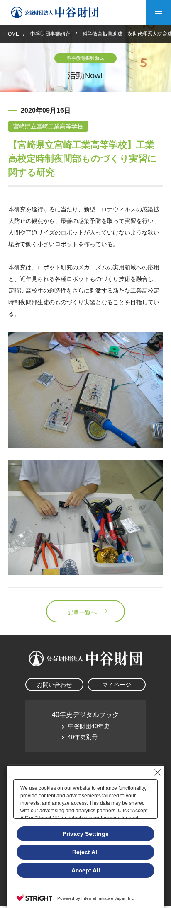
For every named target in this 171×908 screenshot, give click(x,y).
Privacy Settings (86, 834)
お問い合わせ (54, 684)
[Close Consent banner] (157, 772)
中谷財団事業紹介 (50, 34)
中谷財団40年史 (89, 726)
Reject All (85, 852)
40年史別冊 (83, 737)
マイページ (116, 684)
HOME (11, 34)
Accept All (85, 870)
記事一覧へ (82, 612)
